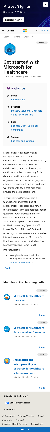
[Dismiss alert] (45, 4)
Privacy (19, 420)
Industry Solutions (20, 110)
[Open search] (37, 30)
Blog (40, 416)
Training (16, 36)
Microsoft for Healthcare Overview (28, 298)
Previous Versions (26, 416)
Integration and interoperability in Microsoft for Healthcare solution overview (28, 366)
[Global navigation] (3, 30)
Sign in (44, 30)
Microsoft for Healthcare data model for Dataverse (29, 330)
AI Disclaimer (8, 416)
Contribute (7, 420)
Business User (18, 125)
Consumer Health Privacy (14, 424)
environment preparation (20, 262)
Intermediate (18, 99)
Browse (27, 36)
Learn (6, 36)
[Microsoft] (25, 30)
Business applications (22, 140)
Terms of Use (37, 424)
